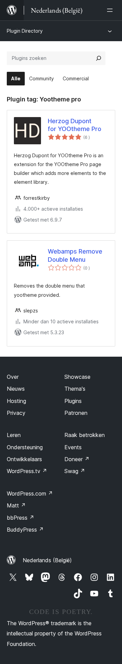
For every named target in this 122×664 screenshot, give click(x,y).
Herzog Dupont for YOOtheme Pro (74, 124)
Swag (74, 471)
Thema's (74, 388)
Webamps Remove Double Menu (75, 255)
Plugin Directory (25, 31)
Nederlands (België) (47, 560)
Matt (16, 505)
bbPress (20, 517)
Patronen (75, 412)
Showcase (77, 376)
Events (73, 447)
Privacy (16, 412)
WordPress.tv (27, 471)
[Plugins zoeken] (98, 58)
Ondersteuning (25, 447)
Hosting (16, 401)
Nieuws (16, 388)
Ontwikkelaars (24, 459)
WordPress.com (30, 493)
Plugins (73, 401)
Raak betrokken (84, 435)
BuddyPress (25, 529)
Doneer (76, 459)
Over (13, 376)
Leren (14, 435)
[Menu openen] (111, 10)
